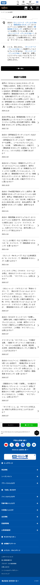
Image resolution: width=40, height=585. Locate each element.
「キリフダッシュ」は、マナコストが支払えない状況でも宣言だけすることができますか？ (18, 409)
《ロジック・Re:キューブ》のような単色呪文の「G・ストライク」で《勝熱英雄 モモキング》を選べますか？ (19, 258)
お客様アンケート (10, 543)
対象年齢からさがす (8, 503)
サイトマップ (5, 574)
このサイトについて (7, 557)
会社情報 (4, 516)
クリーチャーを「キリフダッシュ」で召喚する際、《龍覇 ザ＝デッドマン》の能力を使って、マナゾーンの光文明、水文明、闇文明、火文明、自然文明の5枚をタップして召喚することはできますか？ (19, 345)
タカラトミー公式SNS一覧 (19, 449)
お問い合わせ (5, 567)
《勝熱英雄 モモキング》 (21, 25)
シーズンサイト (6, 476)
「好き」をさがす (10, 490)
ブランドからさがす (8, 483)
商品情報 (4, 469)
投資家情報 (5, 523)
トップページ (8, 463)
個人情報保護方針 (6, 560)
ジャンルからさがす (8, 496)
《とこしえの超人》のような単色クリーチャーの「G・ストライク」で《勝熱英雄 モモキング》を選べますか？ (18, 243)
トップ (2, 12)
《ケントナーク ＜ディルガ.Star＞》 (21, 33)
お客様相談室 (5, 530)
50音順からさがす (7, 510)
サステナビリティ (10, 537)
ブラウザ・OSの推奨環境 (8, 563)
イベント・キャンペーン (12, 550)
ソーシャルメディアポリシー (9, 570)
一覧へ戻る (20, 68)
